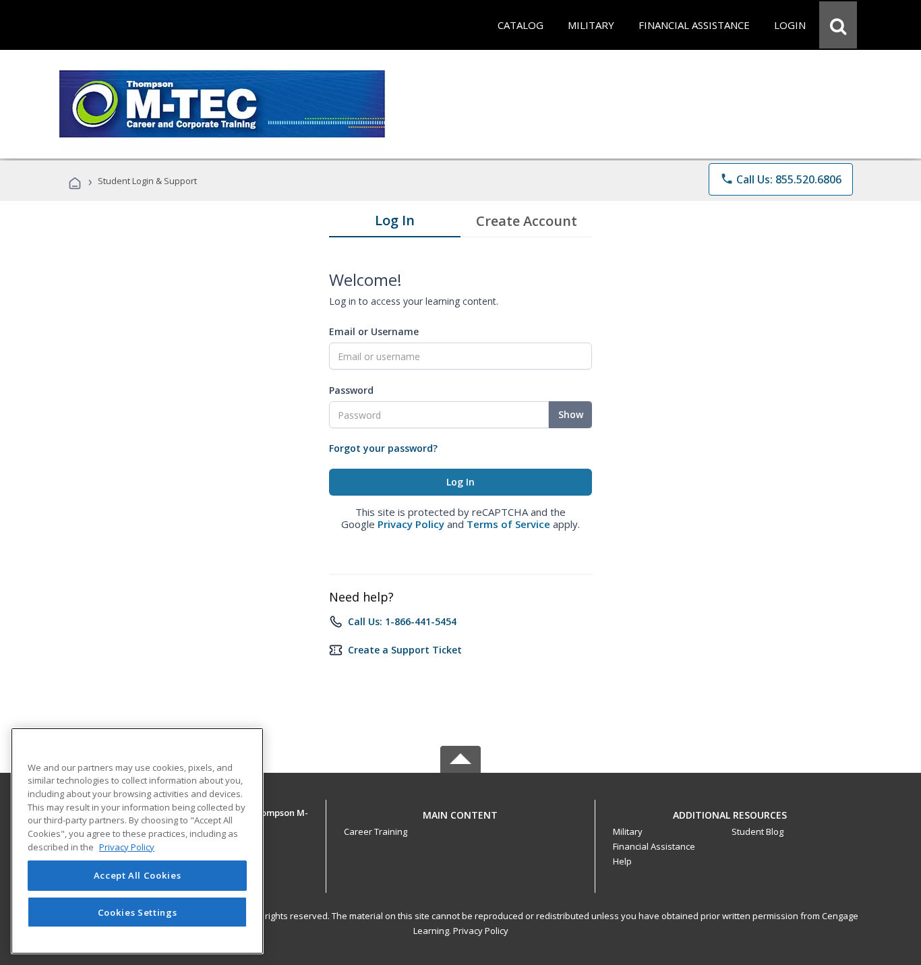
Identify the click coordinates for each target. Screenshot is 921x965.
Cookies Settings (137, 912)
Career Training (375, 831)
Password (351, 390)
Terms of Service (508, 524)
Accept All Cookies (137, 876)
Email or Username (374, 331)
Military (628, 831)
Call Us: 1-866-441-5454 (402, 621)
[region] (137, 841)
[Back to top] (460, 811)
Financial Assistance (654, 846)
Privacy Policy (411, 524)
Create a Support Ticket (405, 649)
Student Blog (757, 831)
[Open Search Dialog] (838, 25)
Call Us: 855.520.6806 (780, 179)
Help (622, 861)
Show (570, 414)
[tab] (394, 223)
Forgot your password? (383, 448)
